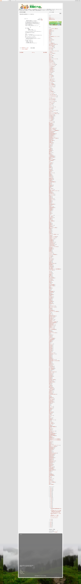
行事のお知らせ (51, 217)
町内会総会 (50, 375)
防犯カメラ (50, 424)
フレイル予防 (51, 103)
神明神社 (26, 49)
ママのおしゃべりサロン (52, 110)
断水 (49, 342)
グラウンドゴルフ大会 (52, 64)
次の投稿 (21, 52)
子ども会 (50, 255)
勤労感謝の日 (51, 179)
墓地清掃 (50, 413)
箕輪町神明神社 (51, 448)
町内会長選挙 (51, 376)
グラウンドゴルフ (51, 63)
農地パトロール (51, 398)
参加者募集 (50, 247)
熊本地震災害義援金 (52, 181)
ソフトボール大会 (51, 86)
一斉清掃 (50, 148)
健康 (49, 187)
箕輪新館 (50, 436)
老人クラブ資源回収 (52, 482)
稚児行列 (50, 365)
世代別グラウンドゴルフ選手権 (53, 311)
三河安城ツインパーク (52, 237)
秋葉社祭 (50, 282)
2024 (51, 490)
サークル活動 (51, 75)
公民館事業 (50, 209)
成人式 (50, 312)
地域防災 (50, 361)
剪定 (49, 483)
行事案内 (50, 218)
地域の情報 (50, 348)
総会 (49, 333)
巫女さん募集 (51, 484)
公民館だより (51, 206)
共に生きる (50, 177)
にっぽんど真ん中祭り (52, 94)
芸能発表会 (50, 185)
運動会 (50, 151)
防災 (49, 416)
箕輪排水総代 (51, 458)
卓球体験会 (50, 340)
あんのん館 (50, 48)
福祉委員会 (50, 408)
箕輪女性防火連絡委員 (52, 435)
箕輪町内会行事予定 (52, 19)
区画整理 (50, 180)
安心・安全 (50, 143)
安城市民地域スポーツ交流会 (53, 138)
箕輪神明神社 (51, 437)
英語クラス (50, 152)
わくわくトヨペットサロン (54, 516)
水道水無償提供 (51, 310)
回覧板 (50, 166)
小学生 (50, 289)
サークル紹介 (51, 76)
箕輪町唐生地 (51, 449)
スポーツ (50, 82)
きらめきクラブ (51, 62)
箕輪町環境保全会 (51, 447)
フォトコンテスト (51, 100)
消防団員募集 (51, 294)
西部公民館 (50, 318)
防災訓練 (50, 418)
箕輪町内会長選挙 (51, 454)
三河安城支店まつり (52, 242)
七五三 (50, 271)
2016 (51, 524)
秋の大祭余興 (51, 280)
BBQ (49, 37)
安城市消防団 (51, 132)
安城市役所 (50, 139)
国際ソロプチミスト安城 (52, 227)
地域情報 (50, 357)
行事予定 (50, 219)
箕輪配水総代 (51, 459)
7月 (51, 502)
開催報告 (50, 167)
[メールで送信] (30, 47)
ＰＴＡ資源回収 (51, 43)
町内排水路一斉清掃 (52, 379)
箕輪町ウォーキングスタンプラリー (54, 445)
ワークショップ (51, 121)
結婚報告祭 (50, 186)
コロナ (50, 73)
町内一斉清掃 (51, 369)
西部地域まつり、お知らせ (53, 321)
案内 (49, 147)
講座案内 (50, 223)
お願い (50, 54)
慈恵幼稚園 (50, 264)
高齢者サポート (51, 225)
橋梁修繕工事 (51, 178)
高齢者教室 (50, 226)
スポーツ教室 (51, 83)
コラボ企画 (50, 72)
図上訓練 (50, 308)
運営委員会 (50, 150)
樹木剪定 (50, 275)
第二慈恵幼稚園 (51, 339)
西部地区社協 (51, 323)
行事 (49, 214)
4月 (51, 506)
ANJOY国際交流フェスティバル (53, 36)
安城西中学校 (51, 142)
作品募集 (50, 233)
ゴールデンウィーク (52, 65)
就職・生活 (50, 276)
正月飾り (50, 313)
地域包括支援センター (52, 359)
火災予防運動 (51, 160)
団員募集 (50, 341)
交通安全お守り (51, 198)
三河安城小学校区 (51, 245)
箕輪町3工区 (51, 444)
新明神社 (50, 299)
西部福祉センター (22, 571)
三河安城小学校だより (52, 244)
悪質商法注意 (51, 124)
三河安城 (50, 235)
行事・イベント (51, 215)
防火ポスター (51, 415)
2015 (51, 525)
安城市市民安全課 (51, 131)
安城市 (21, 570)
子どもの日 (50, 252)
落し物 (50, 477)
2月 (51, 519)
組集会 (50, 330)
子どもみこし (51, 253)
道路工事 (50, 386)
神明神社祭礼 (51, 303)
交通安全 (50, 197)
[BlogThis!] (31, 47)
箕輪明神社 (50, 465)
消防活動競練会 (51, 291)
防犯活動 (50, 425)
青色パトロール (51, 328)
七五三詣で (50, 273)
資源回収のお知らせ (52, 263)
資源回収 (50, 262)
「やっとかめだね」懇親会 (53, 28)
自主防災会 (50, 265)
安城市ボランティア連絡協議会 (53, 130)
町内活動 (50, 378)
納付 (49, 395)
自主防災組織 (51, 266)
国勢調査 (50, 228)
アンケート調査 (51, 46)
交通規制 (50, 200)
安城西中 (50, 141)
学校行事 (50, 169)
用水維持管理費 (51, 475)
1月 (51, 520)
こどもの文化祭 (51, 66)
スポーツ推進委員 (51, 84)
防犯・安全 (50, 422)
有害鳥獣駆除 (51, 474)
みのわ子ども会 (51, 114)
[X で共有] (32, 47)
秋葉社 (50, 281)
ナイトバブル (51, 93)
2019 (51, 496)
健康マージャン (51, 189)
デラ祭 (50, 90)
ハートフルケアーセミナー (53, 95)
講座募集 (50, 224)
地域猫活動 (50, 358)
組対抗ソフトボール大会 (52, 332)
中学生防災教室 (51, 366)
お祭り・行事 (51, 55)
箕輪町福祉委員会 (51, 457)
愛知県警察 (50, 123)
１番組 (50, 29)
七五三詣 (50, 272)
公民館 (50, 205)
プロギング (50, 104)
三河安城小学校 (51, 243)
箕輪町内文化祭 (51, 455)
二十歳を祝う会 (51, 388)
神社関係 (50, 300)
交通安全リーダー (51, 199)
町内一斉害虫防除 (51, 368)
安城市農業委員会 (51, 134)
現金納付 (50, 196)
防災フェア (50, 417)
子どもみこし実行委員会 (52, 254)
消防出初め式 (51, 292)
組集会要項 (50, 331)
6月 (51, 503)
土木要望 (50, 385)
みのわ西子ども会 (51, 115)
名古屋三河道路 (51, 467)
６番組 (50, 34)
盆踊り (50, 427)
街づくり (50, 168)
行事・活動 (50, 216)
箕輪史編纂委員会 (51, 434)
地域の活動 (50, 346)
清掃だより (50, 314)
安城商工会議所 (51, 140)
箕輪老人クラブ (51, 466)
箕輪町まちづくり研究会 (52, 446)
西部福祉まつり (51, 327)
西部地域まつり (51, 320)
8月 (49, 35)
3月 (51, 507)
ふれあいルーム (51, 102)
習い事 (50, 283)
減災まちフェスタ (51, 195)
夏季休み (50, 158)
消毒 (49, 290)
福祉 (49, 405)
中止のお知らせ (51, 367)
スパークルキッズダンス (54, 517)
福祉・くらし (51, 406)
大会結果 (50, 337)
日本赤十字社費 (51, 389)
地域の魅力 (50, 349)
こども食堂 (50, 67)
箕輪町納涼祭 (51, 456)
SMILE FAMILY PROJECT (53, 44)
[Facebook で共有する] (33, 47)
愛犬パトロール (51, 122)
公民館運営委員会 (51, 207)
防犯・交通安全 (51, 423)
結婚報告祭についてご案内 (54, 515)
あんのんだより (51, 47)
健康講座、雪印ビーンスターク (53, 190)
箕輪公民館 (50, 432)
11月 (51, 497)
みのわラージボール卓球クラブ (53, 113)
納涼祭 (50, 396)
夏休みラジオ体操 (51, 159)
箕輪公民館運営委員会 (52, 433)
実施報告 (50, 274)
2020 (51, 495)
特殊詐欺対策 (51, 387)
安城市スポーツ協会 (52, 129)
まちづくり (50, 109)
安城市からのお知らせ (52, 128)
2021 (51, 494)
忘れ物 (50, 414)
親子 (49, 304)
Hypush (50, 38)
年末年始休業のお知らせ (52, 394)
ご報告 (50, 74)
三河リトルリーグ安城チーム (53, 234)
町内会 (50, 370)
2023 (51, 491)
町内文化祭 (50, 380)
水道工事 (50, 309)
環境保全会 (50, 176)
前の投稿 (45, 52)
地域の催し (50, 347)
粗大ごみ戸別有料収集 (52, 329)
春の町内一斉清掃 (51, 285)
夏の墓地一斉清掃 (51, 157)
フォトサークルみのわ (52, 101)
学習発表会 (50, 170)
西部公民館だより (51, 319)
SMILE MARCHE (51, 45)
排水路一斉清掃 (51, 399)
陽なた (50, 476)
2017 (51, 523)
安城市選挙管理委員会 (52, 133)
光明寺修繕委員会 (51, 204)
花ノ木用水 (50, 162)
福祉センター (51, 407)
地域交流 (50, 356)
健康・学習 (50, 188)
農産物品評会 (51, 397)
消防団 (50, 293)
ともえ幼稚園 (51, 91)
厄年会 (50, 473)
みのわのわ (50, 111)
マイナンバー (51, 105)
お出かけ (50, 56)
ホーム (33, 52)
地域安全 (50, 351)
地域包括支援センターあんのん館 (54, 360)
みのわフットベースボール (53, 112)
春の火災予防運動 (51, 284)
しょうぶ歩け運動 (51, 81)
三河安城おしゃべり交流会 (53, 236)
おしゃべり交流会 (51, 53)
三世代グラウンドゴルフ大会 (53, 246)
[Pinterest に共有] (34, 47)
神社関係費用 (51, 301)
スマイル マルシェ (51, 85)
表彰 (49, 404)
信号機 (50, 295)
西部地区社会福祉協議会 (52, 322)
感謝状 (50, 171)
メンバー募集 (51, 119)
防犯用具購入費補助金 (52, 426)
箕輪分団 (50, 463)
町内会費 (50, 377)
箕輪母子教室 (51, 464)
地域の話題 (50, 350)
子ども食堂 (50, 256)
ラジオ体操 (50, 120)
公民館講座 (50, 208)
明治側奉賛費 (51, 468)
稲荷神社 (50, 149)
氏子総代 (50, 261)
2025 (51, 489)
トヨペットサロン (51, 92)
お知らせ (23, 49)
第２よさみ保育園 (51, 338)
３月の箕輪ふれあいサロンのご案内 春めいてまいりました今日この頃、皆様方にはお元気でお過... (56, 511)
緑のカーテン (51, 478)
